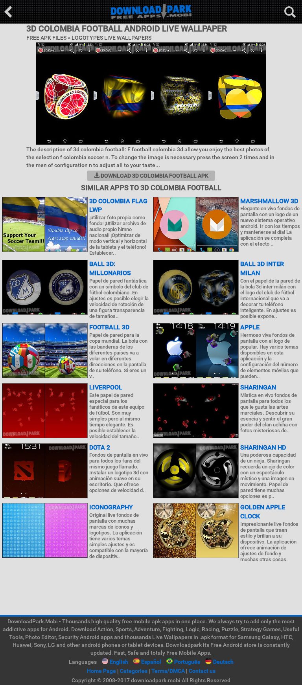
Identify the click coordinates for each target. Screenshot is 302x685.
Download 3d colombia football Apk (153, 176)
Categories (133, 671)
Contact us (202, 671)
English (119, 662)
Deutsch (223, 662)
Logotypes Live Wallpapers (111, 38)
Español (151, 662)
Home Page (101, 671)
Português (187, 662)
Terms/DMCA (168, 671)
